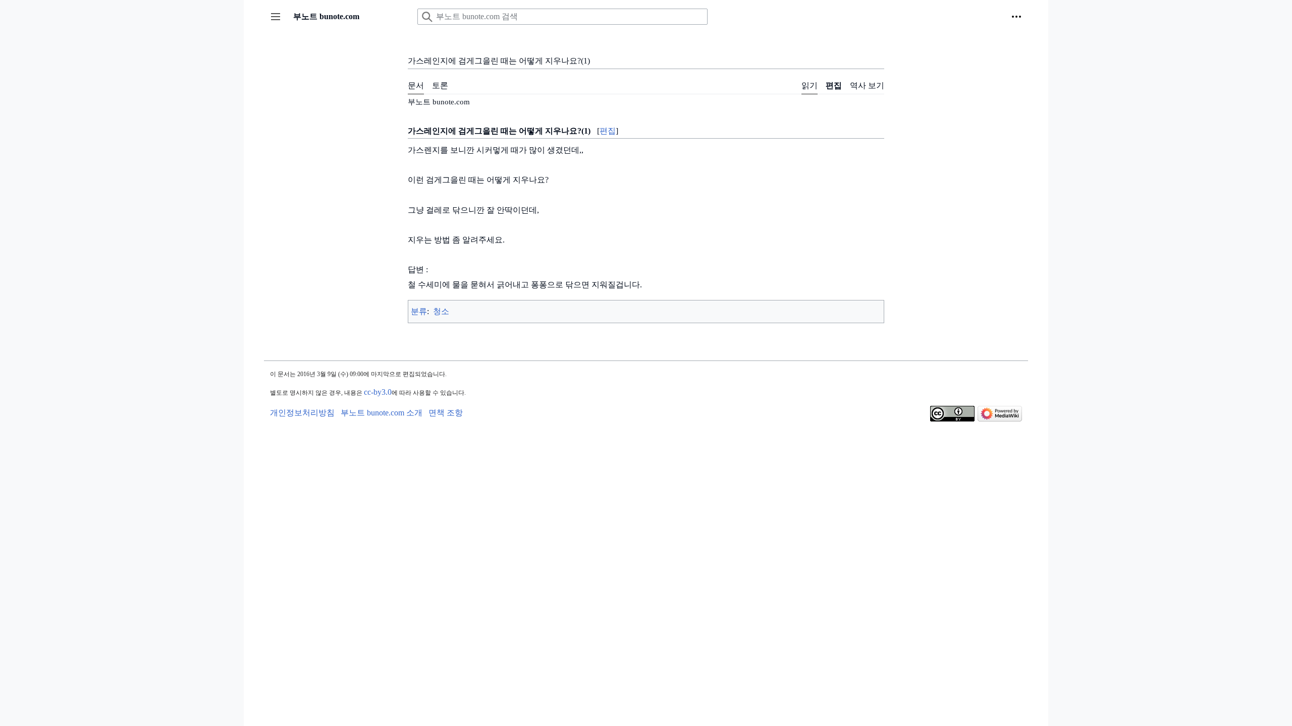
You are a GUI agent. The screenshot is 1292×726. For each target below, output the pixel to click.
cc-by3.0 (378, 392)
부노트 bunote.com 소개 (381, 412)
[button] (275, 16)
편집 (608, 131)
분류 (419, 311)
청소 (441, 311)
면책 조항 (445, 412)
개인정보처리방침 (302, 412)
